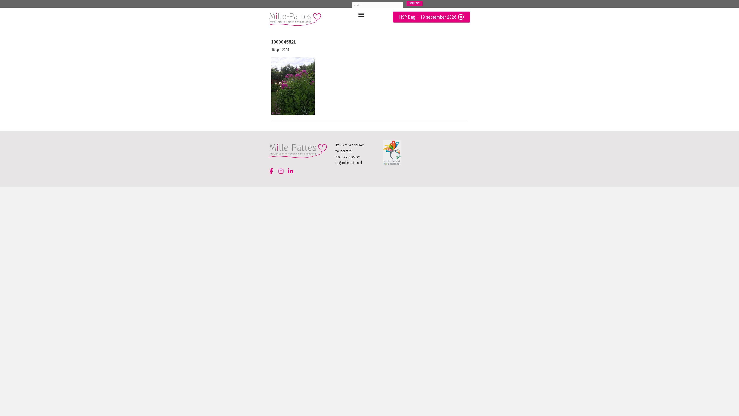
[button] (415, 3)
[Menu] (361, 15)
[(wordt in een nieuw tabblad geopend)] (392, 152)
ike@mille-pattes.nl (348, 162)
